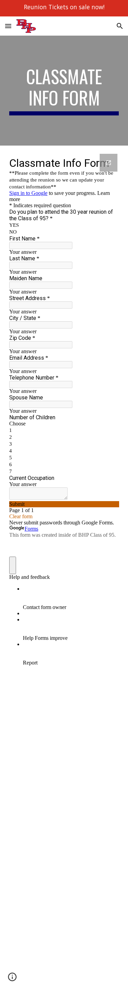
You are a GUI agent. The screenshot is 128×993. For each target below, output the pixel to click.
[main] (64, 90)
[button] (8, 25)
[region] (64, 8)
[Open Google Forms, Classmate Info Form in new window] (108, 163)
